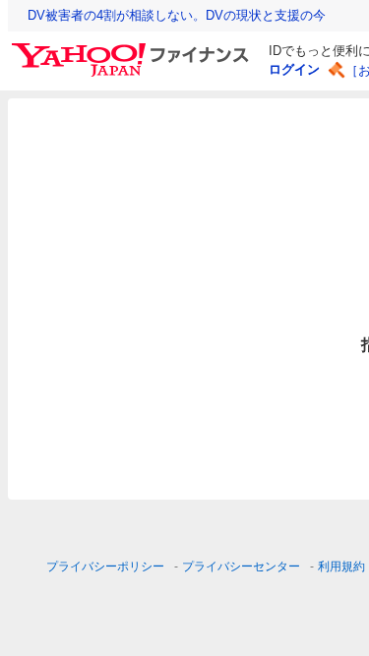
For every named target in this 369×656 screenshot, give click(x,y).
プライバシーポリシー (105, 566)
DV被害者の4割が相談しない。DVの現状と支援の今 (177, 15)
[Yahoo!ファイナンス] (133, 48)
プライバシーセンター (241, 566)
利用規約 (341, 566)
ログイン (294, 69)
